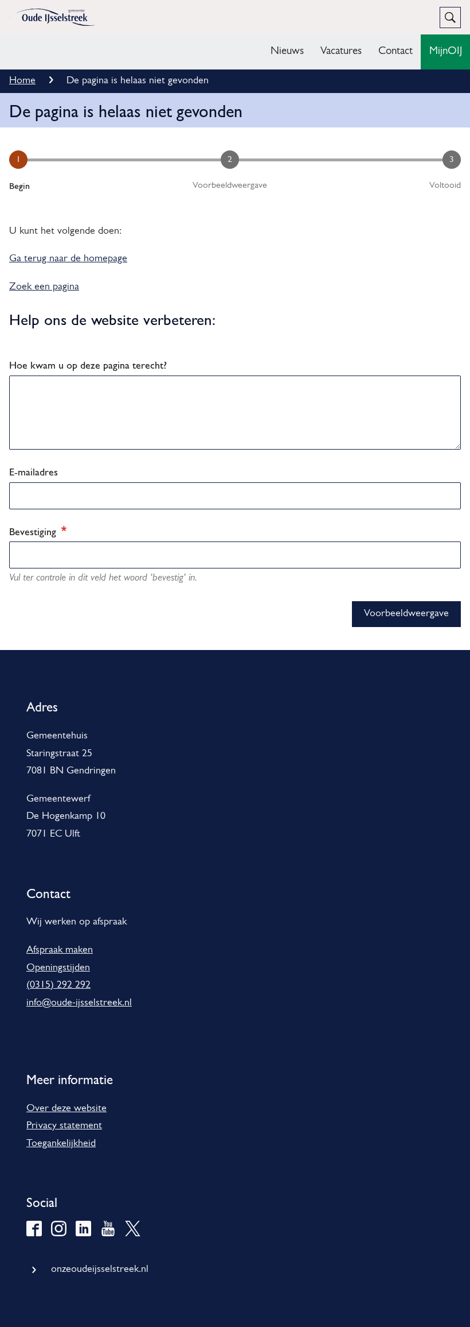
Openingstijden (58, 968)
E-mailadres (33, 472)
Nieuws (287, 51)
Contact (395, 51)
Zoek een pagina (44, 287)
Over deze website (66, 1109)
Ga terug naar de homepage (68, 259)
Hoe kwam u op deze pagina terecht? (88, 365)
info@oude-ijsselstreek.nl (79, 1003)
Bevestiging (34, 531)
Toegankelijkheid (61, 1144)
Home (22, 81)
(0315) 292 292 (58, 985)
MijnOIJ (445, 51)
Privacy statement (64, 1126)
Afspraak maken (59, 950)
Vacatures (341, 51)
